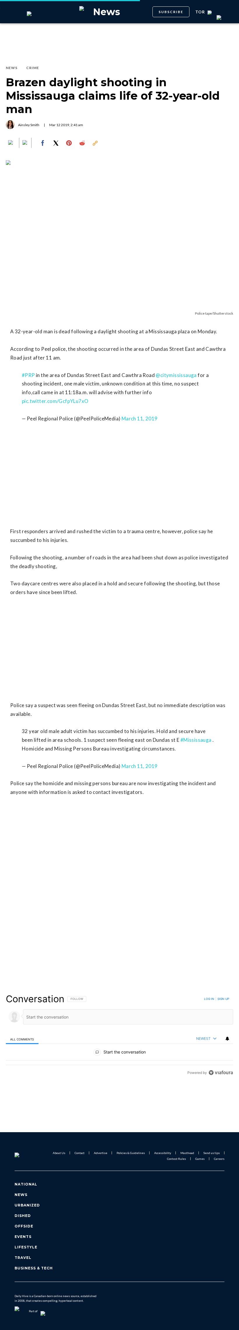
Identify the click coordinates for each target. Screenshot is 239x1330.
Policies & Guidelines (131, 1153)
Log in (209, 998)
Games (200, 1158)
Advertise (100, 1153)
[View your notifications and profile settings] (227, 1038)
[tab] (22, 1039)
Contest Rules (176, 1158)
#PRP (28, 375)
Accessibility (162, 1153)
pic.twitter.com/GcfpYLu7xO (55, 401)
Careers (219, 1158)
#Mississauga (196, 740)
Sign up (223, 998)
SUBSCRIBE (171, 12)
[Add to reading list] (25, 143)
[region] (119, 1035)
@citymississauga (176, 375)
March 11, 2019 (140, 418)
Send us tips (211, 1153)
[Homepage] (24, 1156)
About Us (59, 1153)
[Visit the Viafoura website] (220, 1072)
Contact (80, 1153)
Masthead (187, 1153)
